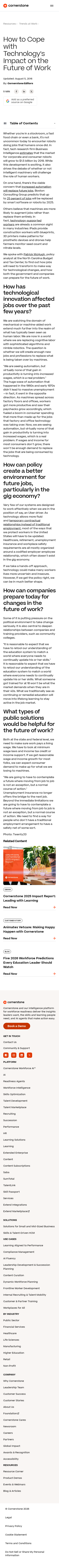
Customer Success (14, 1394)
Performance (11, 1127)
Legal (8, 1517)
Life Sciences (11, 1340)
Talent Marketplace (14, 1107)
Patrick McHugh (34, 254)
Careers (8, 1433)
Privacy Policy (13, 1526)
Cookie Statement (16, 1534)
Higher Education (13, 1353)
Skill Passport (11, 1192)
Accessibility (11, 1459)
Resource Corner (13, 1471)
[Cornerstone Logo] (16, 6)
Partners (8, 1439)
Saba (6, 1172)
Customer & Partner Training (20, 1301)
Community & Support (16, 1048)
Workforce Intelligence (16, 1088)
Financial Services (14, 1327)
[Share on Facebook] (16, 91)
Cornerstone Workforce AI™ (19, 1068)
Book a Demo (17, 1026)
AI (4, 1075)
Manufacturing (12, 1346)
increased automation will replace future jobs (27, 189)
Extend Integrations (15, 1205)
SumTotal (8, 1179)
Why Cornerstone (13, 1381)
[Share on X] (31, 91)
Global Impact (11, 1446)
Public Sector (11, 1320)
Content (8, 1159)
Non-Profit (9, 1366)
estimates (26, 153)
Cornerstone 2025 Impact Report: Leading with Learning (26, 847)
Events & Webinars (14, 1484)
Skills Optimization (14, 1094)
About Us (8, 1407)
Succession (10, 1120)
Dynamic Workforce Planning (20, 1282)
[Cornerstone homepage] (29, 1002)
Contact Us (10, 1042)
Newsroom (9, 1426)
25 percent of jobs (19, 199)
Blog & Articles (12, 1491)
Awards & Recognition (16, 1452)
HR (5, 1133)
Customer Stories (13, 1400)
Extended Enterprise (15, 1153)
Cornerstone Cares (14, 1420)
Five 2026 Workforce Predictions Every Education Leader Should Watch (29, 951)
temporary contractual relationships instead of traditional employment (26, 524)
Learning (8, 1146)
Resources (9, 24)
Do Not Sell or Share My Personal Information (24, 1553)
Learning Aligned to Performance (23, 1245)
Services (8, 1198)
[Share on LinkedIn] (23, 91)
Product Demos (12, 1478)
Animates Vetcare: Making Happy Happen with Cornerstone (25, 920)
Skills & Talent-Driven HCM (19, 1233)
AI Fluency (9, 1258)
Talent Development (15, 1101)
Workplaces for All (14, 1308)
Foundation (10, 1413)
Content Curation (13, 1275)
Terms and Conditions (18, 1543)
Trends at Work (28, 24)
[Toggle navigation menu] (50, 5)
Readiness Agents (14, 1081)
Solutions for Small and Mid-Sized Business (29, 1226)
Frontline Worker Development (21, 1288)
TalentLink (9, 1185)
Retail (6, 1359)
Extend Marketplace (15, 1211)
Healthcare (10, 1333)
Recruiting (9, 1114)
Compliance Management (18, 1252)
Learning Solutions (14, 1140)
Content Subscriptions (16, 1166)
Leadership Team (13, 1387)
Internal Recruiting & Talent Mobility (24, 1295)
